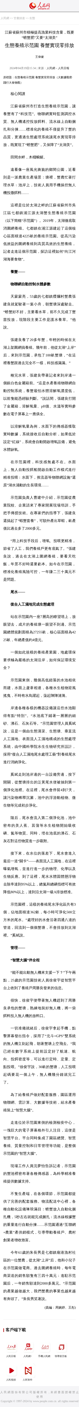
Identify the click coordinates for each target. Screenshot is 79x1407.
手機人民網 (44, 1356)
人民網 (5, 18)
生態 (32, 18)
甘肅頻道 (19, 18)
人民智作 (27, 1379)
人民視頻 (11, 1379)
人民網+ (27, 1356)
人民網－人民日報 (58, 68)
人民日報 (11, 1356)
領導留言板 (61, 1356)
